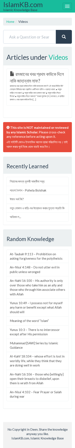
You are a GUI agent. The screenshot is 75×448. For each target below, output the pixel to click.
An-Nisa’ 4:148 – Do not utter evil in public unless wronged (35, 269)
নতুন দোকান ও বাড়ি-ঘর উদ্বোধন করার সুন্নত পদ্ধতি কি (37, 208)
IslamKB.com (23, 6)
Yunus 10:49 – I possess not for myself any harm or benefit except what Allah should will (36, 307)
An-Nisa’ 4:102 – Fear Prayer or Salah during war (36, 394)
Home (10, 21)
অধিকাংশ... (15, 217)
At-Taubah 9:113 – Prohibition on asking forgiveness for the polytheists (36, 256)
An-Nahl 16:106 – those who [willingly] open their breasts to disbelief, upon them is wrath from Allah (37, 378)
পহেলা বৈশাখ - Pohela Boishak (28, 190)
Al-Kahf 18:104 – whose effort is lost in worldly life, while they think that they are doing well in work (37, 360)
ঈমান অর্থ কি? (17, 199)
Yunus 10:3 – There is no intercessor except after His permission (35, 332)
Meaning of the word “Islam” (29, 321)
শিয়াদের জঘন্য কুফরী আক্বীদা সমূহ (27, 181)
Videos (58, 57)
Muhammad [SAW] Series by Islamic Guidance (34, 345)
